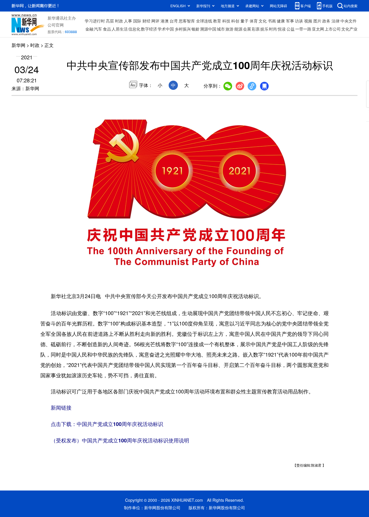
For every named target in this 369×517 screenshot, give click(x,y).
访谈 (299, 21)
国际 (137, 21)
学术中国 (166, 29)
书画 (272, 21)
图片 (317, 21)
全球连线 (204, 21)
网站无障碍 (278, 5)
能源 (238, 29)
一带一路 (303, 29)
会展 (247, 29)
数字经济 (149, 29)
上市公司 (333, 29)
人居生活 (120, 29)
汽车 (98, 29)
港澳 (165, 21)
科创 (235, 21)
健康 (281, 21)
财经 (146, 21)
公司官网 (56, 25)
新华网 (18, 45)
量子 (244, 21)
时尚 (273, 29)
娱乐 (264, 29)
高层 (110, 21)
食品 (107, 29)
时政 (119, 21)
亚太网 (318, 29)
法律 (336, 21)
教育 (217, 21)
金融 (89, 29)
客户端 (305, 5)
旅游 (229, 29)
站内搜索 (350, 5)
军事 (290, 21)
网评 (155, 21)
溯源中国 (208, 29)
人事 (128, 21)
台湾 (174, 21)
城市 (221, 29)
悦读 (282, 29)
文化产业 (349, 29)
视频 (308, 21)
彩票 (256, 29)
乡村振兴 (183, 29)
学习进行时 (95, 21)
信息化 (134, 29)
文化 (263, 21)
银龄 (195, 29)
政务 (326, 21)
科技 (226, 21)
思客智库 (187, 21)
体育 (254, 21)
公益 (291, 29)
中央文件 (348, 21)
